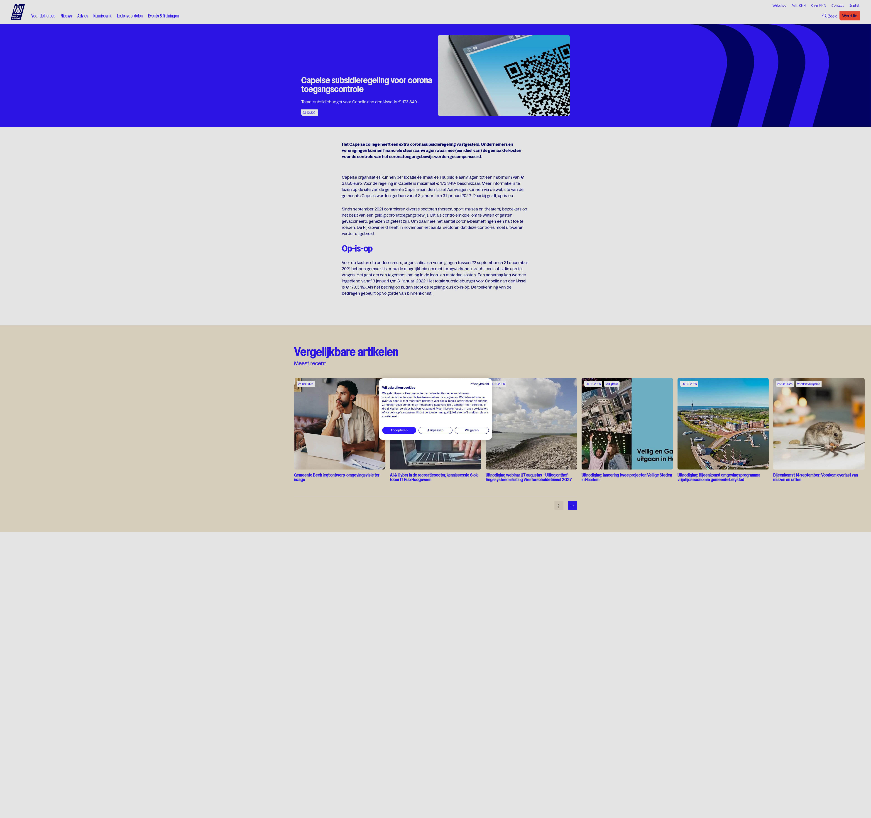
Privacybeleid (479, 384)
